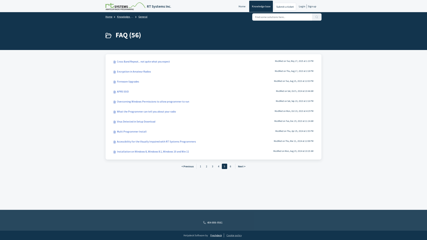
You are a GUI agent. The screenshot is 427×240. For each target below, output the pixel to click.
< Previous (187, 166)
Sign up (312, 6)
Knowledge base (261, 6)
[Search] (317, 17)
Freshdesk (216, 235)
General (142, 16)
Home (242, 6)
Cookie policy (234, 235)
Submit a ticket (285, 6)
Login (302, 6)
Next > (242, 166)
